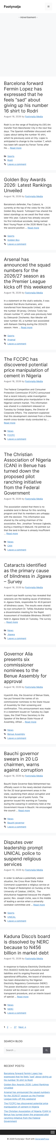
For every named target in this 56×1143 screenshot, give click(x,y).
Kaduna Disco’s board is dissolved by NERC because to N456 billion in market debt (27, 945)
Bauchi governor (15, 822)
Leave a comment (16, 164)
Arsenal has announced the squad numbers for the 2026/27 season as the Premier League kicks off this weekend (28, 273)
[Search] (46, 1050)
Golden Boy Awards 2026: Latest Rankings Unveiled (28, 185)
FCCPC (11, 435)
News (10, 431)
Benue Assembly (16, 734)
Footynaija (12, 7)
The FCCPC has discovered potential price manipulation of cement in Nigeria (26, 367)
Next (22, 1027)
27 (15, 1027)
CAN (9, 545)
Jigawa (11, 634)
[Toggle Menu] (53, 1132)
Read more (15, 148)
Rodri (10, 160)
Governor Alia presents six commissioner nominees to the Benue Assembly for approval (25, 667)
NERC (10, 1009)
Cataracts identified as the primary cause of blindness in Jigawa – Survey (27, 573)
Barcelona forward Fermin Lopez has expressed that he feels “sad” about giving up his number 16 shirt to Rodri (26, 97)
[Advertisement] (28, 47)
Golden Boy (13, 240)
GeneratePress (42, 1139)
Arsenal (11, 339)
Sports (10, 156)
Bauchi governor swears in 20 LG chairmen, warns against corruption (23, 762)
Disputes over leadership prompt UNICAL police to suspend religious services (23, 853)
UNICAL (11, 917)
